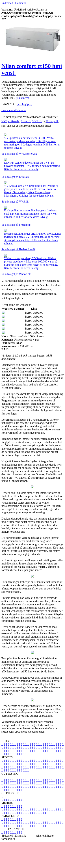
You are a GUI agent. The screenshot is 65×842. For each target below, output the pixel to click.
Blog (31, 835)
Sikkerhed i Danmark (13, 3)
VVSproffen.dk (10, 121)
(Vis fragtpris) (24, 104)
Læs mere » (8, 110)
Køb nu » (20, 110)
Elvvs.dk (26, 121)
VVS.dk (37, 121)
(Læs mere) (22, 97)
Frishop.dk (52, 121)
